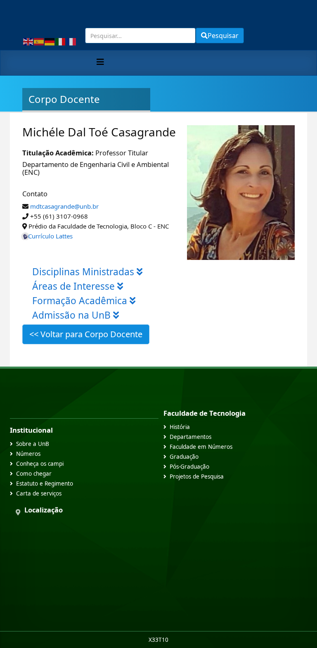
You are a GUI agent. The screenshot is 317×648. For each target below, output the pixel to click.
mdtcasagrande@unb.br (64, 206)
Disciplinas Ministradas (84, 271)
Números (28, 453)
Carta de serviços (39, 493)
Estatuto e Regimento (44, 483)
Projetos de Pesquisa (197, 476)
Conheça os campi (40, 463)
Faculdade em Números (201, 446)
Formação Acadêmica (81, 300)
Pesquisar (223, 35)
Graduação (184, 456)
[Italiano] (60, 41)
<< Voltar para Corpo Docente (85, 334)
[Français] (71, 41)
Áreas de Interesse (74, 286)
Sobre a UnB (32, 444)
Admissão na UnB (72, 315)
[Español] (39, 41)
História (180, 427)
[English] (28, 41)
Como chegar (34, 473)
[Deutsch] (50, 41)
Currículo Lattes (50, 236)
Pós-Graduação (189, 466)
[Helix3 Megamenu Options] (100, 61)
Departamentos (190, 437)
